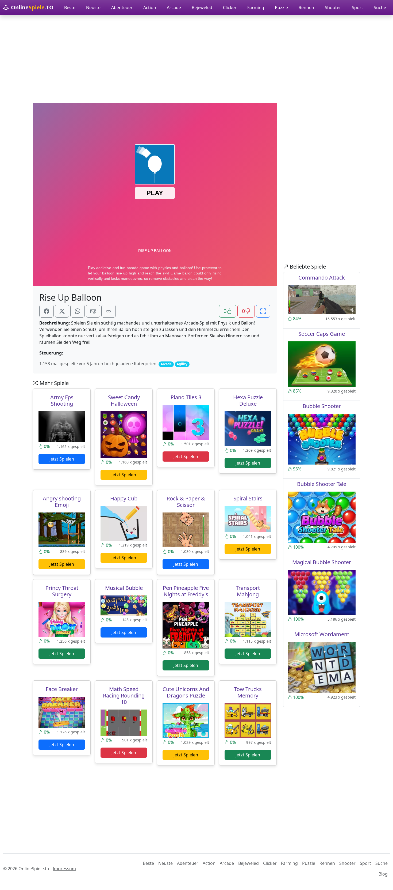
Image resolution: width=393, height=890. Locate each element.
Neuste (93, 7)
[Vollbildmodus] (263, 311)
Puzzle (281, 7)
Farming (255, 7)
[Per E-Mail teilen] (93, 311)
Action (149, 7)
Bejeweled (202, 7)
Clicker (230, 7)
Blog (383, 874)
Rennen (306, 7)
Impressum (64, 869)
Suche (380, 7)
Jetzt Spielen (61, 459)
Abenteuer (122, 7)
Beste (69, 7)
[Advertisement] (196, 58)
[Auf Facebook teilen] (46, 311)
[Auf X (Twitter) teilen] (62, 311)
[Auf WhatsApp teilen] (77, 311)
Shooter (333, 7)
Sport (357, 7)
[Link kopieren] (108, 311)
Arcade (174, 7)
